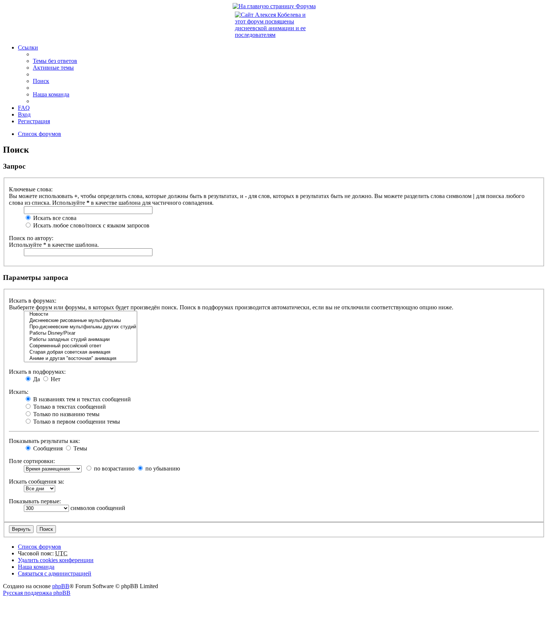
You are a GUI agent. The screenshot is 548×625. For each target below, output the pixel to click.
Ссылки (28, 47)
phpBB (60, 586)
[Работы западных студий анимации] (80, 340)
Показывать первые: (35, 501)
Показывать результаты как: (44, 441)
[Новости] (80, 314)
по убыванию (162, 468)
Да (36, 379)
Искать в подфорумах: (37, 372)
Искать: (18, 392)
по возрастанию (113, 468)
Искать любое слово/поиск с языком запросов (90, 225)
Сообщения (47, 448)
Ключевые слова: (31, 189)
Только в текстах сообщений (69, 407)
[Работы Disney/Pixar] (80, 333)
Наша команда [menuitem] (51, 94)
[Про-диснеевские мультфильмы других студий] (80, 327)
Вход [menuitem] (24, 114)
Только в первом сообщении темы (76, 421)
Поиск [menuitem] (41, 81)
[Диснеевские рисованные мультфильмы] (80, 321)
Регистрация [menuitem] (34, 121)
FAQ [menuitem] (24, 108)
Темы (79, 448)
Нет (54, 379)
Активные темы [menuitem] (53, 67)
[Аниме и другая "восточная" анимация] (80, 358)
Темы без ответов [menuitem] (55, 61)
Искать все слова (54, 218)
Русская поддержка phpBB (36, 593)
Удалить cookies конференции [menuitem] (56, 560)
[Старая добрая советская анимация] (80, 352)
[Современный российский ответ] (80, 346)
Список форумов (39, 546)
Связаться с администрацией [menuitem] (54, 573)
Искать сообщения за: (36, 481)
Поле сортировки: (32, 461)
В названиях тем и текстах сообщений (81, 399)
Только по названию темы (66, 414)
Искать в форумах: (32, 300)
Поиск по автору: (31, 238)
